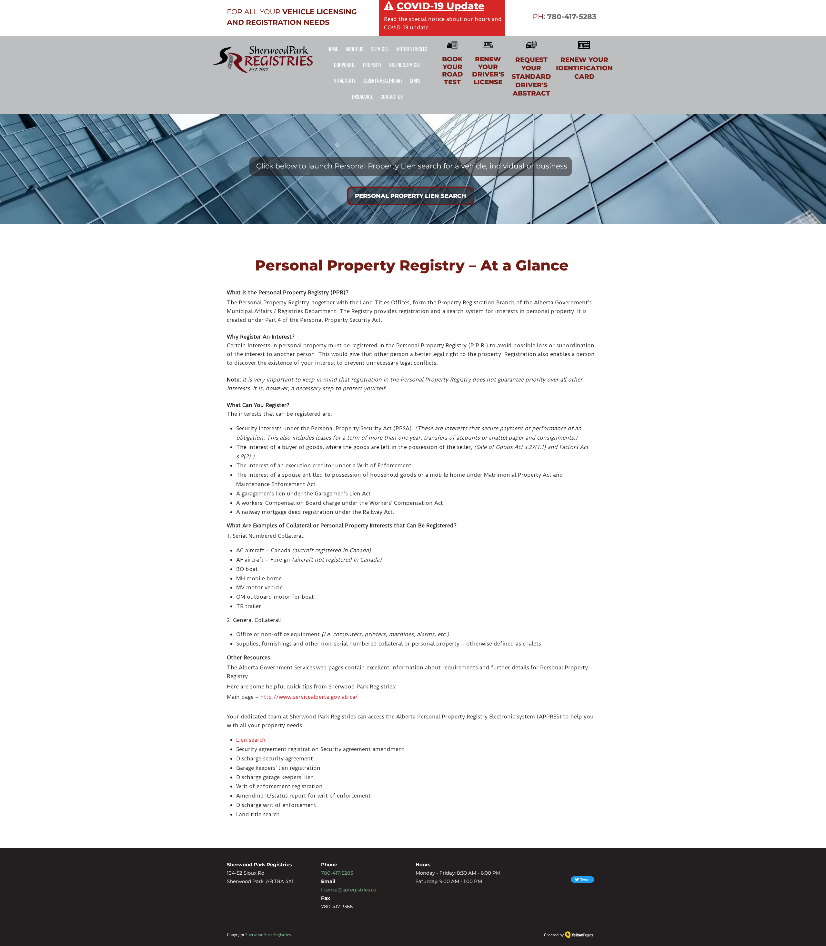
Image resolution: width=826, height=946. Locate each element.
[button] (411, 49)
